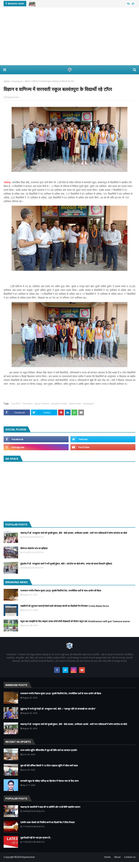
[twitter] (102, 439)
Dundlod (15, 403)
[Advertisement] (69, 36)
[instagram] (36, 447)
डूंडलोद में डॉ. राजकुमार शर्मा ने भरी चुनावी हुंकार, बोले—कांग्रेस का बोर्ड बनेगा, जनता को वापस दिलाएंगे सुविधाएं (66, 563)
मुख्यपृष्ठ (7, 81)
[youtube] (102, 447)
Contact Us (129, 857)
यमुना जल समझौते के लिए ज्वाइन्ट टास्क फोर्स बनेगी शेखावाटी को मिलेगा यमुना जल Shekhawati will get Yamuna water (75, 621)
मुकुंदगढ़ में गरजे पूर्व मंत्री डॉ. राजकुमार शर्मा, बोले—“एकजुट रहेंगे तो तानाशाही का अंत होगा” (58, 708)
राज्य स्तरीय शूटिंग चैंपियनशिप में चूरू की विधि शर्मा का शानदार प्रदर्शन (48, 750)
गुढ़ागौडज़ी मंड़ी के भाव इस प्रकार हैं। (35, 837)
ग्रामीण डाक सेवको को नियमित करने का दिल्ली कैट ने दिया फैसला (47, 822)
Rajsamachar (12, 97)
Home (107, 857)
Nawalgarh (17, 81)
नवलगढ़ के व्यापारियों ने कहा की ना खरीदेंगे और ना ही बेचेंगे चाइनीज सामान (50, 806)
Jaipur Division (42, 403)
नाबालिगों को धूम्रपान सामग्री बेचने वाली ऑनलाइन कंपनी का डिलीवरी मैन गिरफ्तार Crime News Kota (64, 606)
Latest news (75, 403)
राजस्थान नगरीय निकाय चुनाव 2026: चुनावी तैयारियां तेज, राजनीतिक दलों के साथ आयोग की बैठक (60, 590)
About (117, 857)
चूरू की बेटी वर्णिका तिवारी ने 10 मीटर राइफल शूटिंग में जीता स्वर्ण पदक (49, 765)
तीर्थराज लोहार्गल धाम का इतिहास (34, 548)
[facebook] (36, 439)
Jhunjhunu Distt (59, 403)
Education (27, 403)
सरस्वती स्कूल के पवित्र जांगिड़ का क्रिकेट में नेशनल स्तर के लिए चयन (49, 780)
